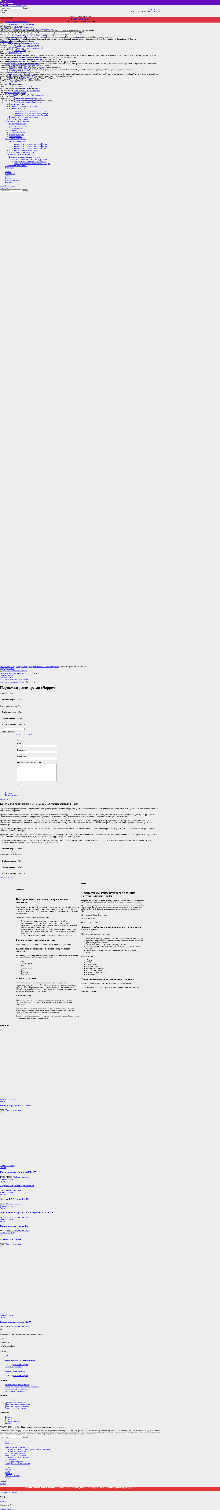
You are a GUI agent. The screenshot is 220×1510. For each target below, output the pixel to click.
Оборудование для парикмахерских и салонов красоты (37, 667)
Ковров (91, 55)
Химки (11, 84)
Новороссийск (151, 64)
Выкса (119, 39)
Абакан (3, 35)
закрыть (3, 1484)
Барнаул (28, 37)
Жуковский (13, 47)
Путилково (121, 70)
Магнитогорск (13, 62)
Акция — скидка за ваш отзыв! (15, 1371)
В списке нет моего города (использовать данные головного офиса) (26, 101)
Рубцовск (24, 72)
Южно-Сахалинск (7, 97)
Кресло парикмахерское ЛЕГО (15, 1322)
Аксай (8, 35)
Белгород (42, 37)
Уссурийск (29, 80)
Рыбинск (31, 72)
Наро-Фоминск (29, 64)
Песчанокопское (35, 70)
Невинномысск (42, 64)
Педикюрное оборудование (15, 1408)
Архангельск (70, 35)
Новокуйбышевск (138, 64)
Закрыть (3, 1101)
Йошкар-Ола (5, 53)
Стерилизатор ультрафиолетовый (17, 1185)
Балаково (13, 37)
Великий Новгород (7, 39)
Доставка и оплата (12, 795)
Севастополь (57, 74)
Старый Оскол (25, 76)
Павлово (3, 70)
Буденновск (109, 37)
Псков (106, 70)
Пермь (26, 70)
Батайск (35, 37)
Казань (14, 30)
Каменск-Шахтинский (47, 55)
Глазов (31, 41)
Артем (62, 35)
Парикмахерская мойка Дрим (15, 1226)
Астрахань (80, 35)
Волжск (67, 39)
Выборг (113, 39)
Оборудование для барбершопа (17, 1389)
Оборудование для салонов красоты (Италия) (22, 1387)
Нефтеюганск (63, 64)
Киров (75, 55)
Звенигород (4, 49)
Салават (3, 74)
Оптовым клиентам (12, 1421)
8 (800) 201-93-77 (153, 9)
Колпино (118, 55)
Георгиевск (23, 41)
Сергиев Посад (91, 74)
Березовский (60, 37)
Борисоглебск (87, 37)
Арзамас (48, 35)
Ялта (8, 99)
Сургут (52, 76)
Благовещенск (76, 37)
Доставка (8, 1417)
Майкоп (22, 62)
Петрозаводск (47, 70)
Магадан (3, 62)
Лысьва (36, 59)
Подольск (80, 70)
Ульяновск (12, 80)
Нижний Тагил (114, 64)
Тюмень (52, 78)
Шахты (3, 90)
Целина (3, 86)
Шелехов (9, 90)
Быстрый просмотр (7, 1099)
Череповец (22, 88)
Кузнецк (61, 57)
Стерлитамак (37, 76)
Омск (46, 30)
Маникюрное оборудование (15, 1391)
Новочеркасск (29, 66)
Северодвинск (68, 74)
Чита (33, 88)
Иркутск (26, 51)
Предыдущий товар (7, 669)
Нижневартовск (75, 64)
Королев (145, 55)
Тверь (16, 78)
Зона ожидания (10, 1400)
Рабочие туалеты (15, 53)
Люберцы (48, 59)
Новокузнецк (125, 64)
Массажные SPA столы (23, 86)
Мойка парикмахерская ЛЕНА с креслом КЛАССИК (26, 1212)
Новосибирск (38, 30)
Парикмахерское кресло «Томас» (13, 673)
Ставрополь (14, 76)
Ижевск (20, 51)
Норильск (39, 66)
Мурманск (58, 62)
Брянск (101, 37)
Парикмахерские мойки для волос (22, 24)
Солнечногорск (148, 74)
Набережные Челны (8, 64)
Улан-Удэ (3, 80)
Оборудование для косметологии (17, 1404)
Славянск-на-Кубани (125, 74)
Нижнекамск (87, 64)
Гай (1, 41)
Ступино (45, 76)
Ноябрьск (47, 66)
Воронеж (106, 39)
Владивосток (21, 39)
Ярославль (14, 99)
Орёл (34, 68)
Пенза (9, 70)
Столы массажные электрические (27, 91)
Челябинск (90, 30)
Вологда (82, 39)
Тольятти (30, 78)
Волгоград (49, 39)
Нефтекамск (53, 64)
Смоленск (137, 74)
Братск (95, 37)
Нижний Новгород (100, 64)
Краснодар (15, 57)
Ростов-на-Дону (55, 30)
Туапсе (42, 78)
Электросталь (5, 94)
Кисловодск (83, 55)
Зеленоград (14, 49)
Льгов (41, 59)
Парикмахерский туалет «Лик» (15, 1105)
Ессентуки (34, 45)
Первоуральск (17, 70)
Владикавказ (31, 39)
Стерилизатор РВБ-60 (11, 1239)
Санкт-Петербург (75, 30)
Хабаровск (4, 84)
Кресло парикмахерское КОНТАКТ (18, 1172)
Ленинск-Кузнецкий (18, 59)
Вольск (99, 39)
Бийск (67, 37)
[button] (14, 1110)
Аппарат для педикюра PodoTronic (27, 98)
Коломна (111, 55)
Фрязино (3, 82)
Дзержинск (4, 43)
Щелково (3, 92)
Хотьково (18, 84)
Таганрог (3, 78)
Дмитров (24, 43)
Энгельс (31, 94)
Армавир (55, 35)
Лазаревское (5, 59)
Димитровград (15, 43)
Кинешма (68, 55)
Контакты (8, 1423)
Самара (65, 30)
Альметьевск (23, 35)
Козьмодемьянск (100, 55)
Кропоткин (40, 57)
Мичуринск (35, 62)
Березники (50, 37)
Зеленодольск (24, 49)
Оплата (7, 1419)
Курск (73, 57)
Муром (65, 62)
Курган (68, 57)
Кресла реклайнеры (17, 104)
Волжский (74, 39)
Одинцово (12, 68)
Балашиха (21, 37)
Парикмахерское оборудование (17, 1385)
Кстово (48, 57)
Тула (47, 78)
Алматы (15, 35)
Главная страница (7, 667)
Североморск (79, 74)
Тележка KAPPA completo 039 (15, 1199)
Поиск (25, 8)
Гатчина (6, 41)
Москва (30, 30)
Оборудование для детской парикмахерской (26, 48)
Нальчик (19, 64)
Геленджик (14, 41)
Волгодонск (58, 39)
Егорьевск (15, 45)
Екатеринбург (5, 30)
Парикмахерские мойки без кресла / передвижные (33, 29)
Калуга (19, 55)
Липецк (29, 59)
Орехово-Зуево (50, 68)
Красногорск (5, 57)
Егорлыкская (5, 45)
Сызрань (59, 76)
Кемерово (61, 55)
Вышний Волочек (129, 39)
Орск (58, 68)
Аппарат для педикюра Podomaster (27, 102)
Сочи (8, 76)
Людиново (56, 59)
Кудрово (54, 57)
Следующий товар (7, 677)
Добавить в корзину (8, 731)
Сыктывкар (67, 76)
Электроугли (16, 94)
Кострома (152, 55)
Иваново (3, 51)
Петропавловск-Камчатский (65, 70)
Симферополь (110, 74)
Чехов (29, 88)
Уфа (83, 30)
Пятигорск (130, 70)
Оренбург (40, 68)
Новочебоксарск (17, 66)
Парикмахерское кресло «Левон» (13, 682)
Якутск (3, 99)
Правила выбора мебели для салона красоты (20, 1360)
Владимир (41, 39)
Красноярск (21, 30)
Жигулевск (4, 47)
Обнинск (3, 68)
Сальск (9, 74)
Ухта (39, 80)
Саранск (36, 74)
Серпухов (101, 74)
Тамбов (11, 78)
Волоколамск (91, 39)
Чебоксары (4, 88)
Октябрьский (21, 68)
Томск (36, 78)
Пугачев (113, 70)
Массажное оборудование (15, 1402)
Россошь (3, 72)
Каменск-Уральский (30, 55)
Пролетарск (99, 70)
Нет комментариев (20, 1365)
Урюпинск (20, 80)
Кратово (32, 57)
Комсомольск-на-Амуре (131, 55)
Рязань (37, 72)
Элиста (24, 94)
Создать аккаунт (6, 1509)
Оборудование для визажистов (17, 1406)
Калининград (11, 55)
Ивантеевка (11, 51)
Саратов (43, 74)
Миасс (28, 62)
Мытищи (72, 62)
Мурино (50, 62)
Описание (8, 793)
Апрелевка (40, 35)
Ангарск (32, 35)
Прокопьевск (89, 70)
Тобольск (22, 78)
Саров (49, 74)
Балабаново (4, 37)
